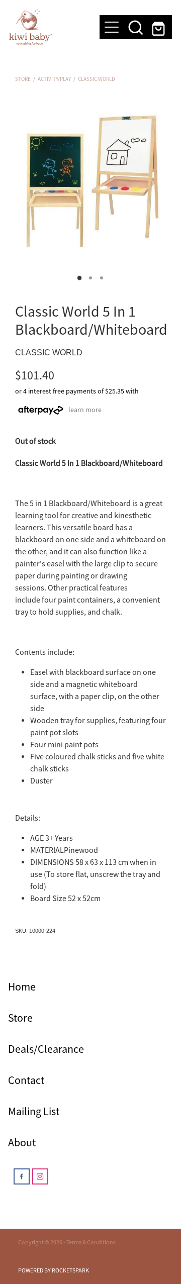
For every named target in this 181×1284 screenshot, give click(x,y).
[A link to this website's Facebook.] (22, 1176)
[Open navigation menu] (112, 27)
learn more (85, 409)
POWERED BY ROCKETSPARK (53, 1270)
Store (23, 78)
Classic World (96, 78)
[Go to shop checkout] (160, 27)
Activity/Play (54, 78)
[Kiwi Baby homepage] (49, 27)
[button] (136, 27)
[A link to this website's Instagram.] (40, 1176)
